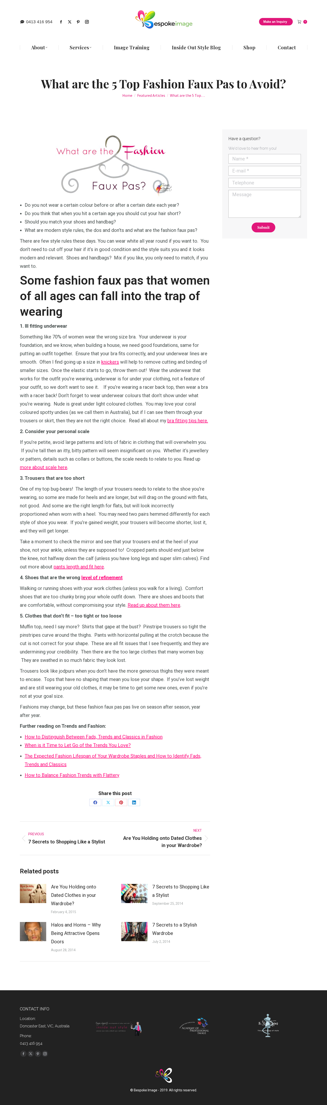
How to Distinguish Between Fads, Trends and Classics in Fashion (94, 737)
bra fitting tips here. (187, 421)
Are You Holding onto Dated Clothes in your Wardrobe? (73, 895)
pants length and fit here (79, 567)
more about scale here (43, 467)
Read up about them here (154, 605)
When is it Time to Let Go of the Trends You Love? (78, 745)
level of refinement (102, 577)
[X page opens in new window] (69, 22)
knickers (110, 362)
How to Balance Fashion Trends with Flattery (72, 775)
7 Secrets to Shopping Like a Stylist (180, 891)
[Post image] (33, 893)
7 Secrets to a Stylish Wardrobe (174, 929)
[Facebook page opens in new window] (61, 22)
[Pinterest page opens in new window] (78, 22)
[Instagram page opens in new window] (87, 22)
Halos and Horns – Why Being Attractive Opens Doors (76, 933)
